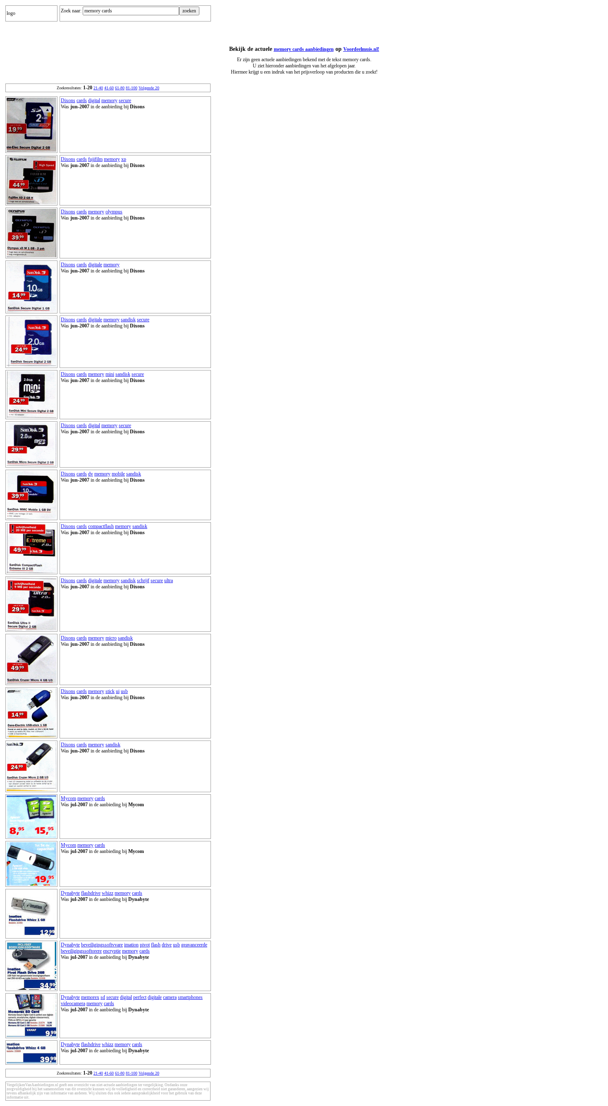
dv (90, 474)
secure (125, 100)
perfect (139, 997)
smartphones (190, 997)
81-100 (131, 88)
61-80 (119, 88)
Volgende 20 (149, 88)
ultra (168, 580)
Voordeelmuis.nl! (361, 49)
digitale (95, 265)
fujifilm (95, 159)
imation (131, 945)
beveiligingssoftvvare (102, 945)
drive (167, 945)
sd (103, 997)
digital (94, 100)
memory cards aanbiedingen (304, 49)
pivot (145, 945)
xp (123, 159)
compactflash (101, 526)
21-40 (98, 88)
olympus (113, 212)
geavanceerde (194, 945)
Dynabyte (70, 893)
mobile (118, 474)
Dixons (68, 100)
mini (109, 374)
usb (124, 691)
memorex (90, 997)
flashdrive (91, 893)
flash (155, 945)
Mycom (68, 798)
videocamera (73, 1003)
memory (109, 100)
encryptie (112, 951)
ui (118, 691)
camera (170, 997)
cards (82, 100)
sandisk (128, 319)
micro (111, 638)
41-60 (109, 88)
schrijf (143, 580)
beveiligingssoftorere (81, 951)
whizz (107, 893)
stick (110, 691)
